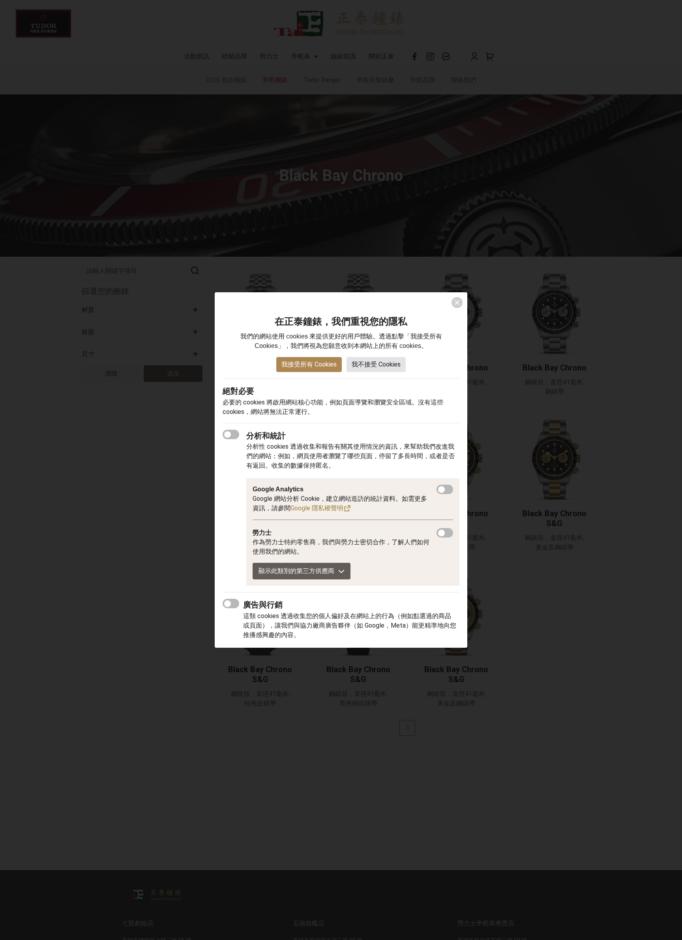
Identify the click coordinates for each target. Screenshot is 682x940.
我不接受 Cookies (376, 364)
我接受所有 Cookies (309, 364)
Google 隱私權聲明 (316, 508)
